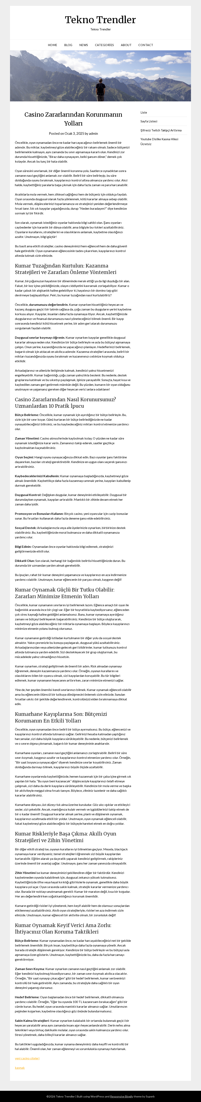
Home (52, 45)
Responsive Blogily (121, 1096)
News (83, 45)
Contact (145, 45)
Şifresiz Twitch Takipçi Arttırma (161, 130)
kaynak (20, 1067)
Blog (68, 45)
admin (93, 133)
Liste (144, 112)
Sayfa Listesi (149, 121)
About (126, 45)
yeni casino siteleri (27, 1058)
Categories (104, 45)
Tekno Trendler (100, 20)
